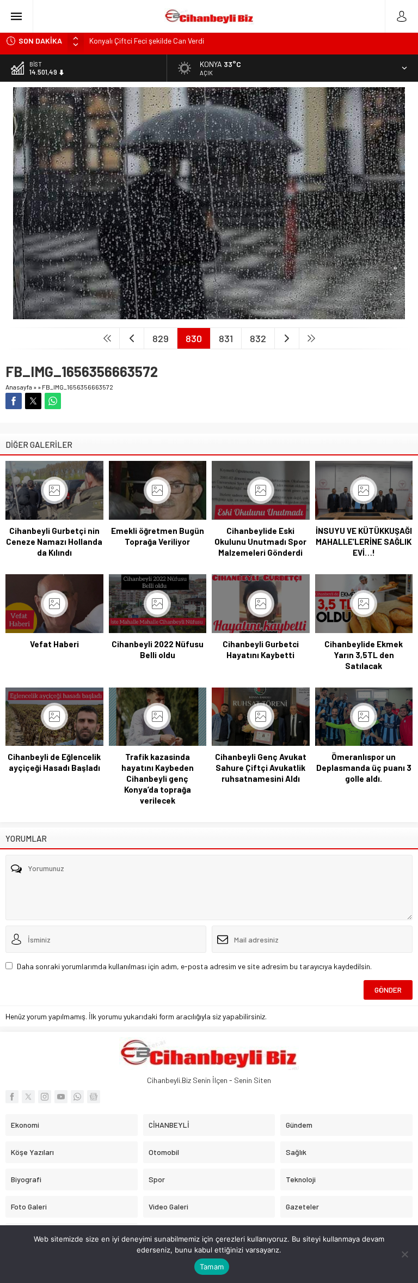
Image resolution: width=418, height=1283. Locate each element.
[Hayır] (404, 1254)
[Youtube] (60, 1096)
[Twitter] (28, 1096)
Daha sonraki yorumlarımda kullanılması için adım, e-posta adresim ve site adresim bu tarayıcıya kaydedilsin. (194, 966)
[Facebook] (12, 1096)
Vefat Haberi (54, 644)
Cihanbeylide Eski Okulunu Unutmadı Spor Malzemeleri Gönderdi (260, 541)
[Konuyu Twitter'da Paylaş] (33, 401)
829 (160, 338)
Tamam (212, 1266)
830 (194, 338)
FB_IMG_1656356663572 (77, 387)
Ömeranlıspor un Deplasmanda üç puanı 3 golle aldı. (363, 767)
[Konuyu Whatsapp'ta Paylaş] (53, 401)
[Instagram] (44, 1096)
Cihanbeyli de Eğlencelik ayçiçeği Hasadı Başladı (54, 762)
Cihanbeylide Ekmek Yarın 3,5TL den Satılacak (363, 655)
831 (226, 338)
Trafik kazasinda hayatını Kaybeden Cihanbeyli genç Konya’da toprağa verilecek (157, 778)
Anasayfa (18, 387)
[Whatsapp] (77, 1096)
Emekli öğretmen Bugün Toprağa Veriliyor (157, 536)
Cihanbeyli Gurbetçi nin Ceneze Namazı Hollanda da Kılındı (54, 541)
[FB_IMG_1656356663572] (209, 314)
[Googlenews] (93, 1096)
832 (258, 338)
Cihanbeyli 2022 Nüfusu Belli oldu (158, 649)
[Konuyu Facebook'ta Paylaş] (13, 401)
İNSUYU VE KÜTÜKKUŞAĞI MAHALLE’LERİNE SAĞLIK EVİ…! (364, 541)
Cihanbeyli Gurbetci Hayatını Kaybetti (261, 649)
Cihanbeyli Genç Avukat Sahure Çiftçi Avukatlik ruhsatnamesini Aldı (260, 767)
